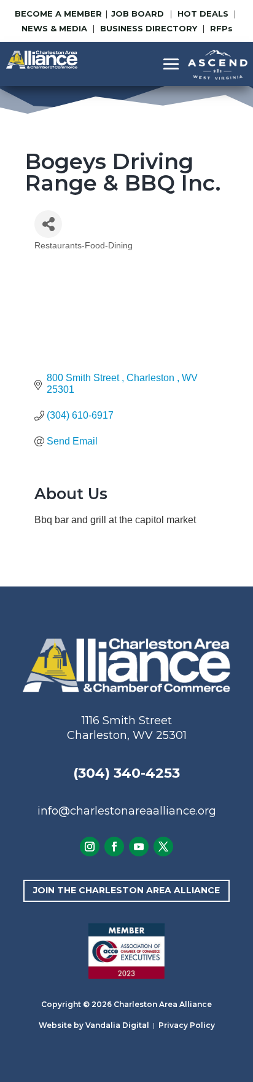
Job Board (138, 13)
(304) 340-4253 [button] (126, 773)
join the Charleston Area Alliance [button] (126, 890)
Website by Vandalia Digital (94, 1025)
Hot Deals (202, 13)
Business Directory (148, 28)
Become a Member (58, 13)
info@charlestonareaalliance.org (126, 811)
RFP (221, 28)
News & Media (54, 28)
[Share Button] (48, 224)
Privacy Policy (186, 1025)
